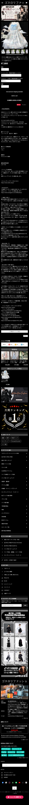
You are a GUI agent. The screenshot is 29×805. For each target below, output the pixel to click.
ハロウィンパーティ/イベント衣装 (10, 453)
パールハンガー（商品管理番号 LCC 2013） (11, 73)
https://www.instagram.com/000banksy (11, 310)
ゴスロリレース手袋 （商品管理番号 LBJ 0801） (12, 78)
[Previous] (2, 35)
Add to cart (14, 96)
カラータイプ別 (5, 527)
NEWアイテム (5, 520)
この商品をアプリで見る (14, 331)
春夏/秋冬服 (5, 523)
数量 (2, 84)
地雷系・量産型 (5, 481)
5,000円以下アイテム (7, 471)
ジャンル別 (4, 467)
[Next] (27, 35)
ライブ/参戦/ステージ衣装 (8, 474)
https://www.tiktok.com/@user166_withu (11, 320)
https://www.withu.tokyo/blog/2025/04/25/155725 (14, 297)
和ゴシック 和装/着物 (7, 495)
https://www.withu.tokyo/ (7, 182)
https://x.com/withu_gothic (8, 307)
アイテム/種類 (5, 485)
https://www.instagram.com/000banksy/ (11, 192)
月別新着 (4, 516)
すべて (4, 344)
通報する (25, 335)
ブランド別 (4, 499)
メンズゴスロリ (5, 513)
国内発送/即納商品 (6, 530)
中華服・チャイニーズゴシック (9, 488)
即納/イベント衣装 (6, 464)
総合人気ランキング (7, 460)
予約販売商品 (5, 506)
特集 (3, 509)
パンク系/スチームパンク (8, 478)
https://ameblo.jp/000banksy (8, 314)
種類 (2, 67)
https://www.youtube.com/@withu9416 (11, 317)
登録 (25, 605)
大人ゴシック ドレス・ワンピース (10, 492)
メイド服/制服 (5, 502)
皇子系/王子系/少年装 (7, 457)
